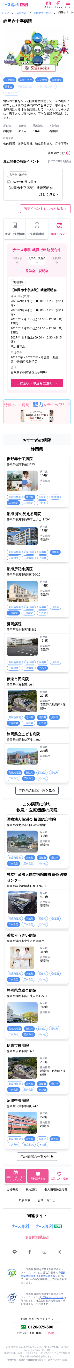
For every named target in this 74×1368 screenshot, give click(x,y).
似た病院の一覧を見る (37, 1156)
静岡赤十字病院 (42, 12)
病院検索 (21, 12)
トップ (5, 12)
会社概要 (12, 1189)
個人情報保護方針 (55, 1189)
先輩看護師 (37, 234)
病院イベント (59, 234)
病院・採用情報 (15, 234)
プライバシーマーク (52, 1297)
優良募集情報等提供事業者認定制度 (43, 1274)
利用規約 (31, 1189)
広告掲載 (24, 1200)
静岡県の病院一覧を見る (37, 790)
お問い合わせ (46, 1200)
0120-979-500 (40, 1327)
